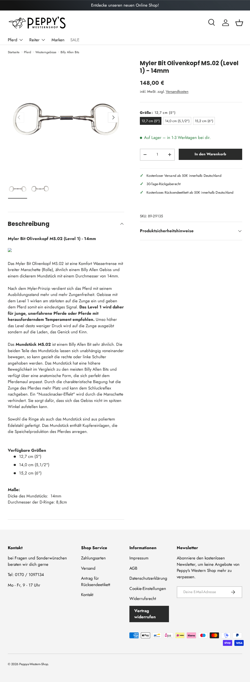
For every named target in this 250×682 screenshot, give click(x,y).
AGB (133, 568)
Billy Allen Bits (70, 52)
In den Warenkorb (210, 154)
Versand (88, 568)
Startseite (14, 52)
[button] (239, 22)
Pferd (27, 52)
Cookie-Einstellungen (147, 588)
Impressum (138, 558)
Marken (58, 40)
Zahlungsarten (93, 558)
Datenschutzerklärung (148, 578)
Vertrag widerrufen (145, 614)
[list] (66, 118)
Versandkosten (177, 91)
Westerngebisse (45, 52)
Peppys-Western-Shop (33, 664)
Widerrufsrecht (142, 598)
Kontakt (87, 595)
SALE (74, 40)
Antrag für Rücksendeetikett (95, 581)
